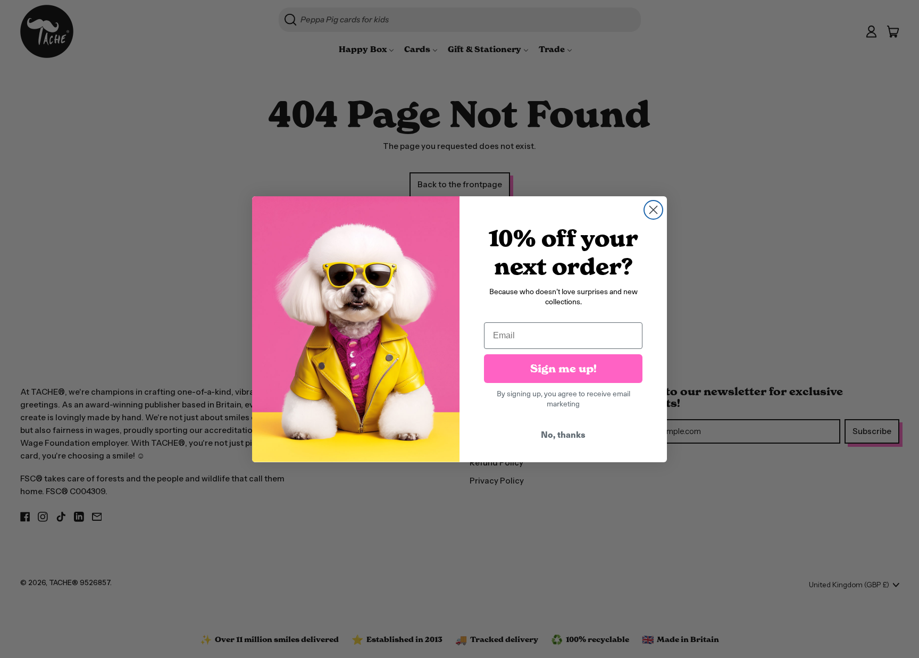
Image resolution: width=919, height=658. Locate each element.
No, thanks (563, 434)
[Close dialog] (653, 210)
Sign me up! (563, 369)
